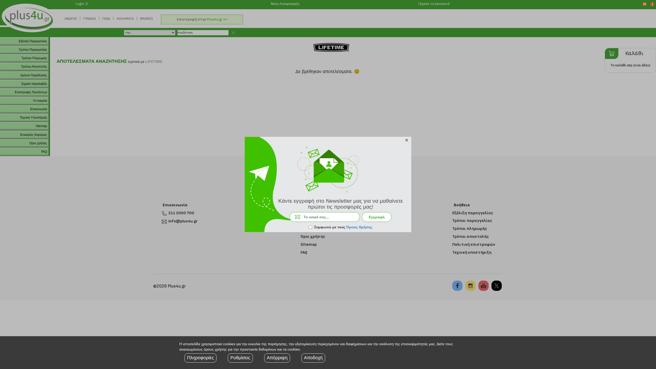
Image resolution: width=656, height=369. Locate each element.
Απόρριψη (277, 357)
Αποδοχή (313, 357)
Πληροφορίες (200, 357)
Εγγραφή (377, 217)
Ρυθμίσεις (240, 357)
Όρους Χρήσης (359, 227)
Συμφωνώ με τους (343, 227)
